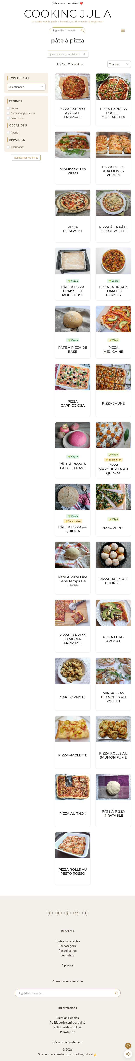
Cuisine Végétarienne (23, 113)
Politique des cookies (68, 1027)
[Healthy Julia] (85, 913)
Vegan (14, 108)
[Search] (83, 54)
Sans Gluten (17, 118)
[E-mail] (76, 913)
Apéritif (15, 132)
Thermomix (17, 146)
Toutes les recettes (67, 941)
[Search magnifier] (82, 30)
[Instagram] (59, 913)
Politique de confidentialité (67, 1022)
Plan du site (67, 1032)
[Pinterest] (67, 913)
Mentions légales (67, 1018)
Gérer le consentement (67, 1042)
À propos (67, 965)
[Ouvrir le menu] (123, 30)
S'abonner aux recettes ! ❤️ (67, 3)
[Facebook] (50, 913)
